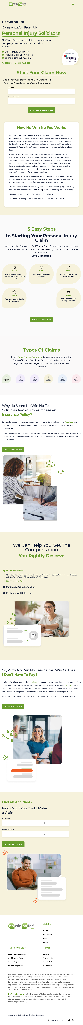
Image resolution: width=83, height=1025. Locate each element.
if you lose (69, 422)
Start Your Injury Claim (15, 581)
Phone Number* (13, 97)
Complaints (47, 966)
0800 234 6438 (17, 63)
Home (45, 931)
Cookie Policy (48, 962)
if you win (68, 685)
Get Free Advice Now (41, 320)
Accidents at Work (15, 958)
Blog (45, 938)
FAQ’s (45, 942)
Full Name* (11, 87)
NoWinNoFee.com (16, 994)
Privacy (46, 954)
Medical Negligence (16, 966)
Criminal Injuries (14, 962)
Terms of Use (48, 958)
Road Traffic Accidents (30, 357)
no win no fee (34, 682)
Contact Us (47, 934)
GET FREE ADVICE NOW (41, 110)
